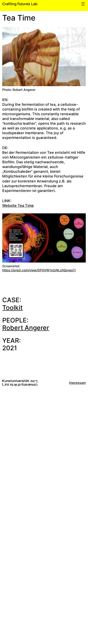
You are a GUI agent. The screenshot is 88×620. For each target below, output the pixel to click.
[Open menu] (83, 4)
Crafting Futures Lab (19, 4)
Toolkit (12, 307)
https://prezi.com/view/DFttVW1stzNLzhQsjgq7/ (39, 270)
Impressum (77, 383)
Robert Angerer (25, 328)
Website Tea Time (18, 205)
